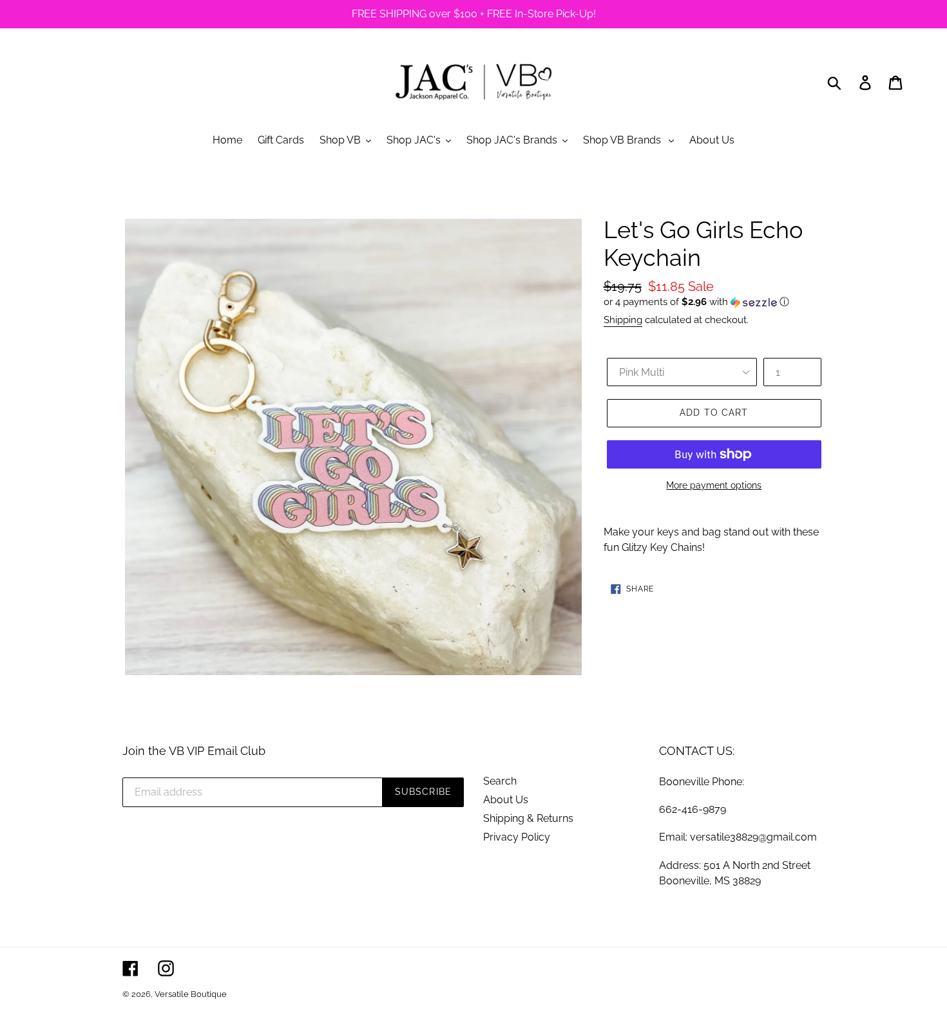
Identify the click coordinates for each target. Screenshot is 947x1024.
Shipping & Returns (528, 818)
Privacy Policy (516, 837)
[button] (714, 302)
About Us (505, 800)
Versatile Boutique (191, 994)
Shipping (623, 320)
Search (500, 781)
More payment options (713, 485)
